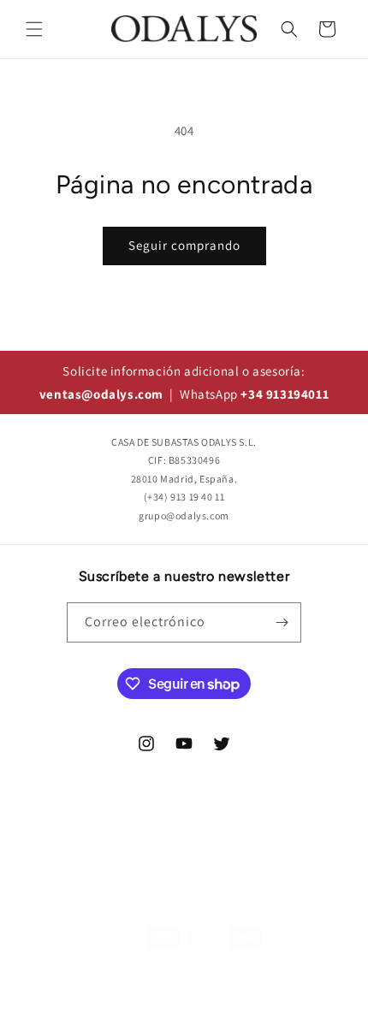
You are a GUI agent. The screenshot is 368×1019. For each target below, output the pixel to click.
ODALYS (93, 974)
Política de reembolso (277, 974)
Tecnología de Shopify (162, 974)
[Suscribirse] (281, 622)
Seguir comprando (184, 245)
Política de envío (214, 1000)
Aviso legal (293, 1000)
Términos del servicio (114, 1000)
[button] (34, 29)
